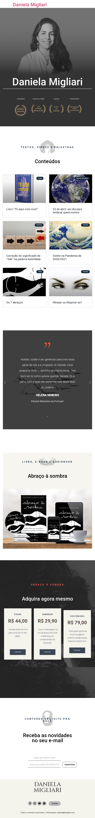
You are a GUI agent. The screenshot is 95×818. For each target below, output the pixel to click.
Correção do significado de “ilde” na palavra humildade (23, 257)
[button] (5, 382)
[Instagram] (35, 803)
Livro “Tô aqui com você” (22, 209)
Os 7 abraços (14, 302)
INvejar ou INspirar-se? (67, 302)
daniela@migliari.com (66, 812)
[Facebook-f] (30, 803)
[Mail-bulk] (44, 803)
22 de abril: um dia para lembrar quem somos (67, 211)
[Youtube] (39, 803)
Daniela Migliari (30, 4)
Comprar (17, 652)
